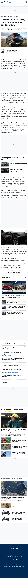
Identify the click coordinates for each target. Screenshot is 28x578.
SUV (24, 60)
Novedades (9, 361)
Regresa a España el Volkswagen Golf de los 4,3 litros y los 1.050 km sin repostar (14, 364)
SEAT (6, 16)
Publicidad (15, 559)
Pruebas (8, 5)
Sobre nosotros (8, 559)
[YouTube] (17, 556)
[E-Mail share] (19, 272)
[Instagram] (15, 556)
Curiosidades (10, 366)
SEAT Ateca (4, 67)
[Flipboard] (11, 556)
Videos (20, 5)
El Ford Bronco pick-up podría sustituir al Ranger (12, 353)
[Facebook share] (9, 272)
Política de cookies (18, 564)
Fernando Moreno (12, 50)
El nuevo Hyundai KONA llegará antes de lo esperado (12, 376)
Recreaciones (10, 378)
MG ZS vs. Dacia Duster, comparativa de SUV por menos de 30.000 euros (13, 359)
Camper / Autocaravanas (12, 372)
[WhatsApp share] (16, 272)
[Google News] (13, 556)
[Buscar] (23, 2)
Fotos (25, 5)
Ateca (10, 16)
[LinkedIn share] (14, 272)
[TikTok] (21, 556)
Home (2, 16)
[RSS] (19, 556)
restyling (13, 67)
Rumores (9, 355)
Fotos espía (9, 349)
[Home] (9, 2)
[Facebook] (6, 556)
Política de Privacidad (10, 564)
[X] (8, 556)
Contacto (21, 559)
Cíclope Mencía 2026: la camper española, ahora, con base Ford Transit (12, 370)
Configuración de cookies (9, 566)
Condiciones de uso (20, 566)
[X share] (11, 272)
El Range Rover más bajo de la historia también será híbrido (13, 347)
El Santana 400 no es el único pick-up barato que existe (13, 381)
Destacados (13, 5)
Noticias (3, 5)
